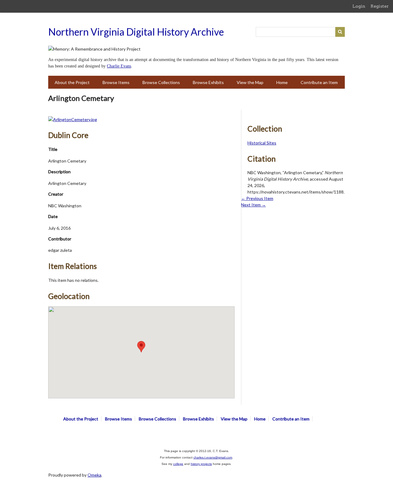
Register (380, 6)
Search (340, 32)
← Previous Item (257, 198)
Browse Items (116, 82)
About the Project (72, 82)
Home (282, 82)
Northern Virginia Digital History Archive (136, 32)
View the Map (250, 82)
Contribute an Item (319, 82)
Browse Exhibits (208, 82)
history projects (201, 464)
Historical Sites (261, 142)
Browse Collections (161, 82)
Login (358, 6)
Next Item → (253, 204)
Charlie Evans (119, 66)
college (178, 464)
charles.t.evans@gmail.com (212, 457)
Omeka (94, 475)
